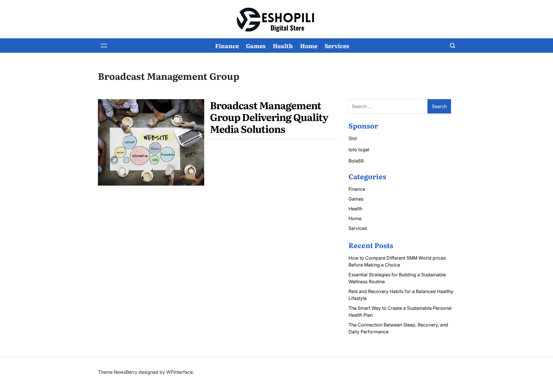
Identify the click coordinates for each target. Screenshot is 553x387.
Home (308, 45)
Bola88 (356, 161)
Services (337, 45)
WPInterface (179, 372)
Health (283, 45)
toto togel (359, 149)
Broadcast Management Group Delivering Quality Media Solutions (269, 117)
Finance (227, 45)
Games (256, 45)
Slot (353, 138)
